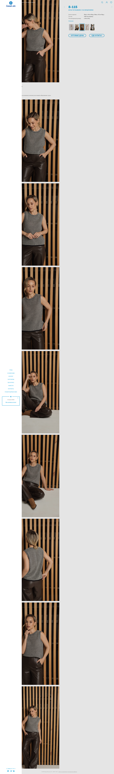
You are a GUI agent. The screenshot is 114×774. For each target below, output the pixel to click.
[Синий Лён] (11, 4)
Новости (10, 385)
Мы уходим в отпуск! (11, 402)
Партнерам (11, 379)
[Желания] (111, 2)
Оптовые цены (77, 35)
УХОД (10, 370)
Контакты (11, 388)
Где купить (11, 382)
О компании (11, 373)
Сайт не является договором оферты (67, 771)
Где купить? (97, 35)
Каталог (11, 376)
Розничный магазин (11, 392)
